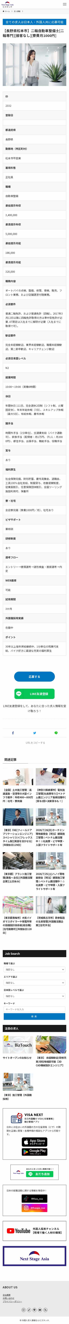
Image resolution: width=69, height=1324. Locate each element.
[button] (13, 733)
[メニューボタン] (64, 4)
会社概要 (6, 1295)
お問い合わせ (8, 1298)
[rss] (45, 1310)
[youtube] (40, 1310)
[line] (34, 1310)
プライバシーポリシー (12, 1301)
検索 (34, 1016)
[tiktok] (29, 1310)
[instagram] (24, 1310)
